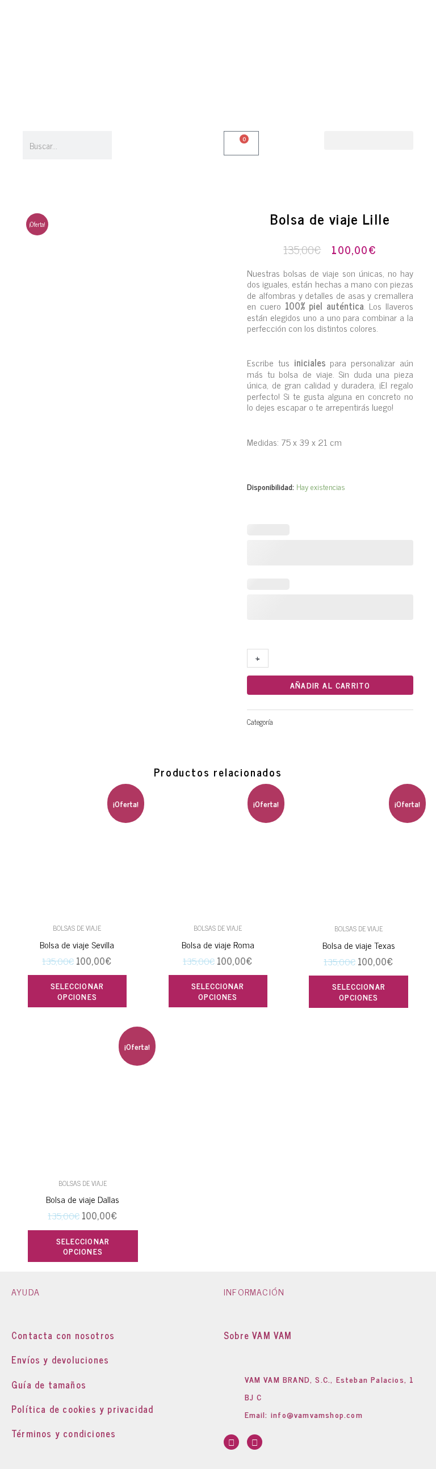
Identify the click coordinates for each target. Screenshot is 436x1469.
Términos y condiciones (63, 1433)
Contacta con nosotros (63, 1335)
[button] (368, 140)
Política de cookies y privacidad (82, 1409)
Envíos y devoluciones (60, 1359)
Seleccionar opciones (77, 990)
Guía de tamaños (48, 1384)
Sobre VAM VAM (258, 1335)
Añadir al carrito (330, 684)
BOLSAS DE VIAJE (302, 722)
